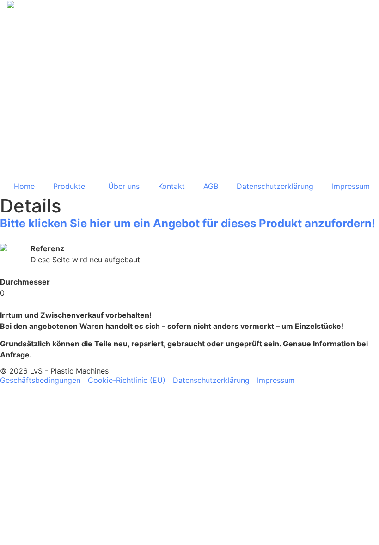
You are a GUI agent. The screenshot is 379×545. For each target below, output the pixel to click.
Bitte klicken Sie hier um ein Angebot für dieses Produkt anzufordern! (187, 223)
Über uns (124, 186)
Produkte (69, 186)
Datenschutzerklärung (275, 186)
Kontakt (171, 186)
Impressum (351, 186)
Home (24, 186)
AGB (210, 186)
